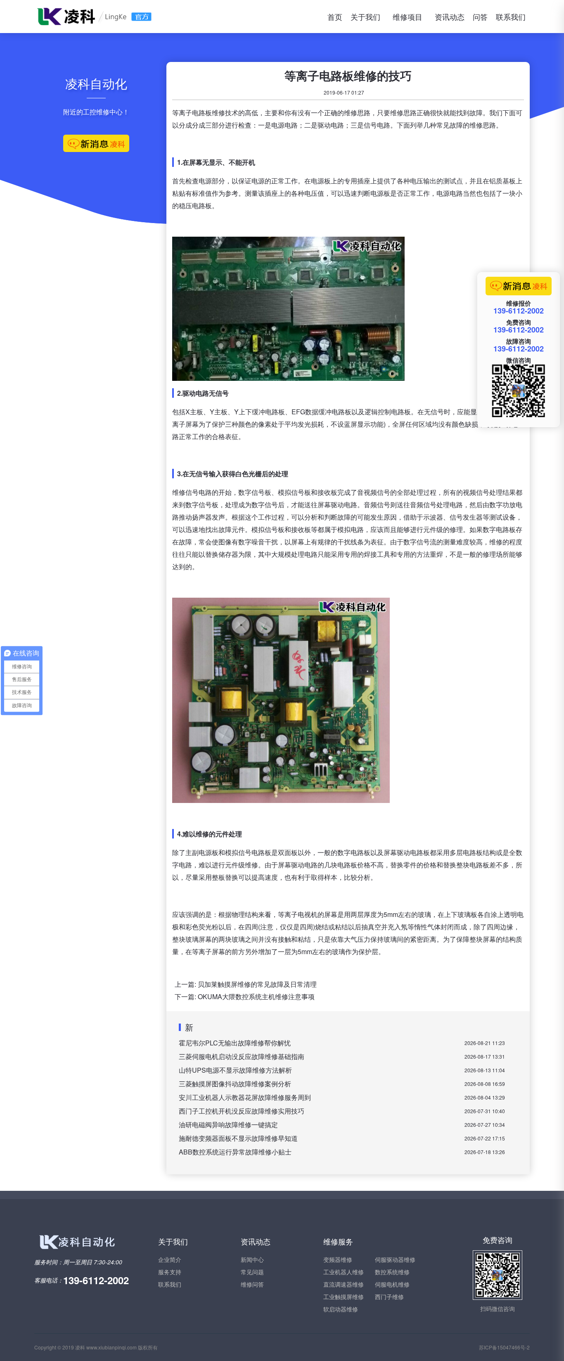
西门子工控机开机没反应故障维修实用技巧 (241, 1111)
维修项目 (407, 16)
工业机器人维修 (343, 1272)
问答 (480, 16)
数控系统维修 (392, 1272)
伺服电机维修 (392, 1284)
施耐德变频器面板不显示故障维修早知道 (238, 1138)
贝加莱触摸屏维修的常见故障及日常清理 (257, 984)
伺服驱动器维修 (395, 1259)
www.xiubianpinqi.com (111, 1347)
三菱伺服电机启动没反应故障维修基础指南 (241, 1056)
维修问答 (252, 1284)
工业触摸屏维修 (343, 1296)
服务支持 (169, 1272)
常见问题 (252, 1272)
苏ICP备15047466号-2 (504, 1347)
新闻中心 (252, 1259)
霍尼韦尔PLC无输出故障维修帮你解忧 (235, 1042)
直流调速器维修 (343, 1284)
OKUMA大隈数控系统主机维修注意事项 (256, 996)
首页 (334, 16)
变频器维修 (337, 1259)
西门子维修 (389, 1296)
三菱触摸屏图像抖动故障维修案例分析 (235, 1083)
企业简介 (169, 1259)
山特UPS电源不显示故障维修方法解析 (235, 1070)
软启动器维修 (340, 1309)
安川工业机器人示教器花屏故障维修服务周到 (245, 1097)
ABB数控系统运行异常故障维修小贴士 (235, 1152)
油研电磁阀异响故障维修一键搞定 (228, 1124)
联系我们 (511, 16)
